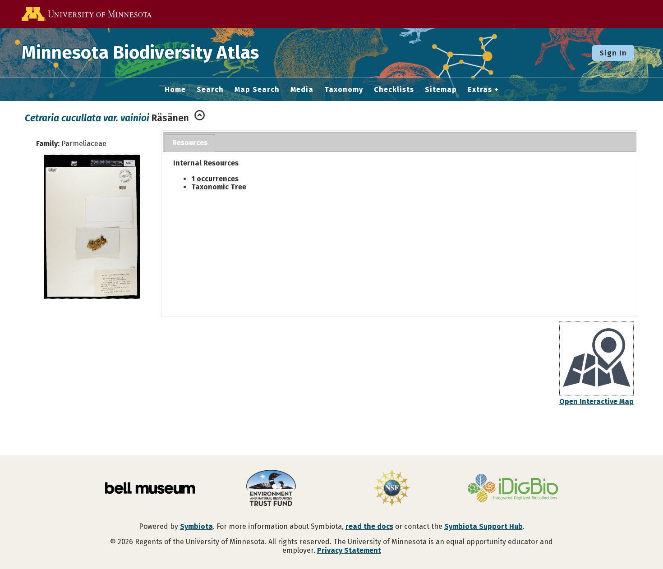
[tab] (190, 143)
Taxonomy (343, 90)
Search (210, 90)
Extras (480, 90)
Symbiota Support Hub (483, 526)
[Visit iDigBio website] (512, 489)
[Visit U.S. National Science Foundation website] (392, 489)
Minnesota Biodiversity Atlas (140, 53)
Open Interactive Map (596, 401)
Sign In (613, 53)
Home (175, 90)
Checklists (394, 90)
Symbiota (196, 526)
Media (301, 90)
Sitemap (441, 90)
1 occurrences (215, 178)
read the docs (369, 526)
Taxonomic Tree (218, 187)
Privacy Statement (349, 550)
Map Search (257, 90)
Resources (189, 142)
